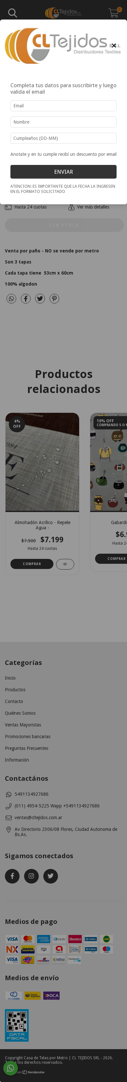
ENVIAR (63, 172)
